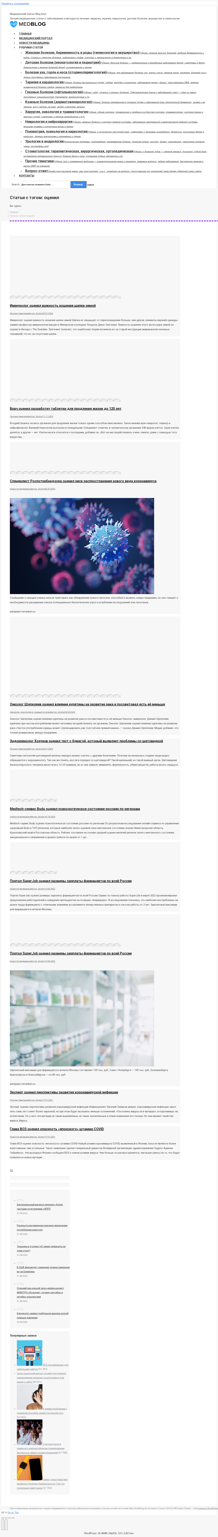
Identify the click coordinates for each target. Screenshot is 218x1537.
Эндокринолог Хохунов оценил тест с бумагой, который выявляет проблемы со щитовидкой (86, 741)
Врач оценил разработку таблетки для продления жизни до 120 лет (65, 409)
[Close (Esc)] (2, 1517)
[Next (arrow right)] (6, 1524)
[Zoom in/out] (13, 1517)
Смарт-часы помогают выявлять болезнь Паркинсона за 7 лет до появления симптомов (42, 1483)
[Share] (6, 1517)
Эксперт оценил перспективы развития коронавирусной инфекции (64, 1092)
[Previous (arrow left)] (2, 1524)
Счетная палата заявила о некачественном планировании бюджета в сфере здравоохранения (40, 1448)
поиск (90, 184)
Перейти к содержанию (15, 3)
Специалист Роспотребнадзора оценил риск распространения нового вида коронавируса (83, 481)
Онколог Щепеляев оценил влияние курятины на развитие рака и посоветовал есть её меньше (87, 704)
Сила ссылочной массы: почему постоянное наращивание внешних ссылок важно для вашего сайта (41, 1377)
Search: (16, 184)
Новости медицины (20, 489)
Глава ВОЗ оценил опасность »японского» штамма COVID (57, 1129)
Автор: (35, 313)
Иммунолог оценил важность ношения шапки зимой (53, 305)
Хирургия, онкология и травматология (30, 712)
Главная (14, 212)
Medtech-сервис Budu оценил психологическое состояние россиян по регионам (75, 809)
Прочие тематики (19, 313)
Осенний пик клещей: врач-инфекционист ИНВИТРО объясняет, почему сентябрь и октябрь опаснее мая (40, 1292)
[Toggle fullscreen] (9, 1517)
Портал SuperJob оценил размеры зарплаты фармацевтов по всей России (71, 881)
